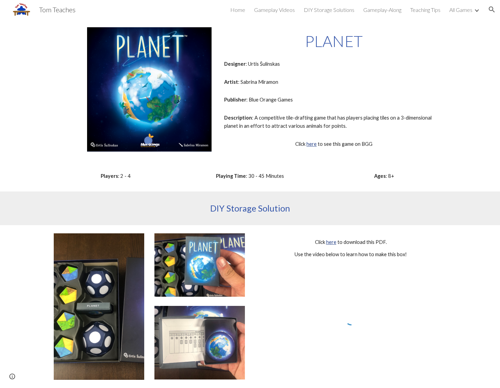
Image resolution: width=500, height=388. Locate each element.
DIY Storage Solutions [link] (329, 9)
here (311, 144)
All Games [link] (460, 9)
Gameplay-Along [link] (382, 9)
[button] (492, 9)
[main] (333, 41)
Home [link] (237, 9)
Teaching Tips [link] (425, 9)
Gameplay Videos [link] (274, 9)
